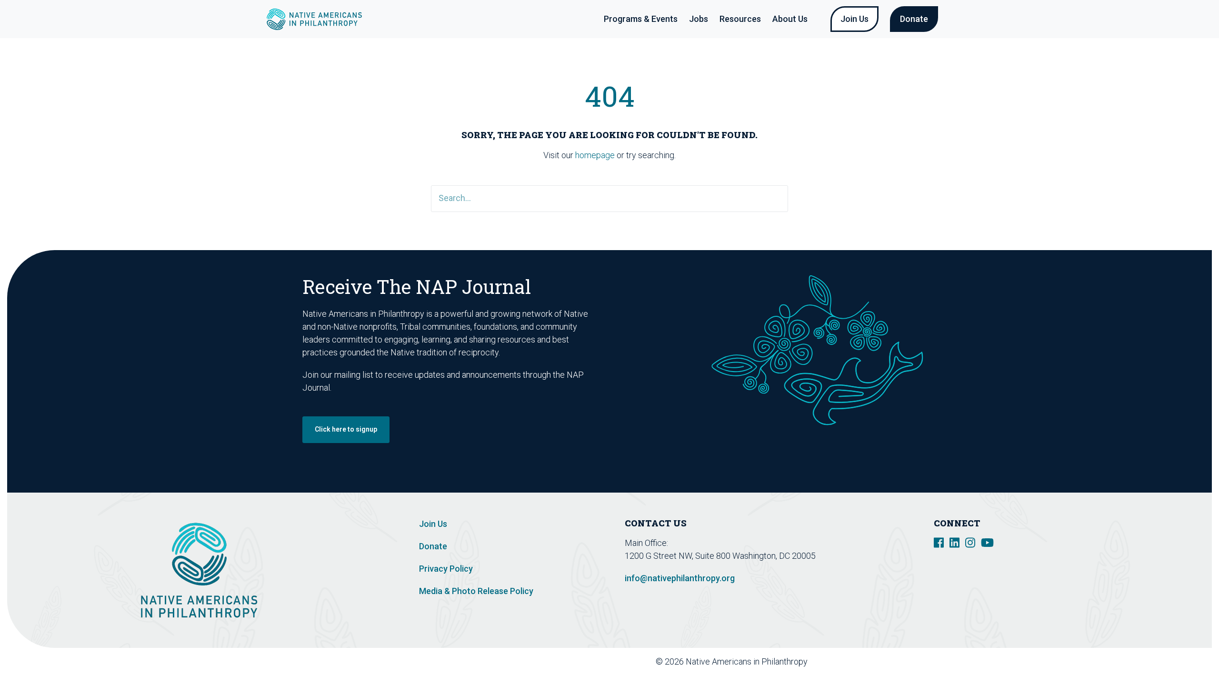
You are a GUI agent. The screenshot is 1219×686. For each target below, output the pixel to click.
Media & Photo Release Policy (476, 591)
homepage (595, 155)
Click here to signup (346, 429)
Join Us (854, 19)
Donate (914, 19)
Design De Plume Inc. (896, 661)
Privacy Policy (446, 569)
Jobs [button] (698, 19)
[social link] (939, 542)
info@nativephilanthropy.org (680, 578)
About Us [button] (790, 19)
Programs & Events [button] (641, 19)
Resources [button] (740, 19)
